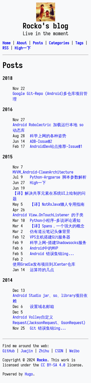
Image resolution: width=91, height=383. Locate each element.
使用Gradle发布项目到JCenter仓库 (44, 264)
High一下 (38, 182)
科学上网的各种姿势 (48, 135)
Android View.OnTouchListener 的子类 (48, 214)
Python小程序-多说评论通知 (55, 220)
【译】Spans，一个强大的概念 (57, 225)
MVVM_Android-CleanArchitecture (43, 172)
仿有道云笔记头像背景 (50, 231)
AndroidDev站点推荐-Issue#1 (56, 146)
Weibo (74, 350)
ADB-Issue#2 (41, 141)
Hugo (29, 373)
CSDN (59, 350)
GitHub (9, 350)
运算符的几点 (42, 269)
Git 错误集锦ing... (48, 328)
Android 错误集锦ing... (52, 253)
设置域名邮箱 (42, 306)
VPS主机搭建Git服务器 (50, 236)
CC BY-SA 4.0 (53, 364)
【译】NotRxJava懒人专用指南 (57, 204)
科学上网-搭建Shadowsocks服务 (58, 242)
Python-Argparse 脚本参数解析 (58, 177)
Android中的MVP (44, 248)
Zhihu (44, 350)
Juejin (27, 350)
